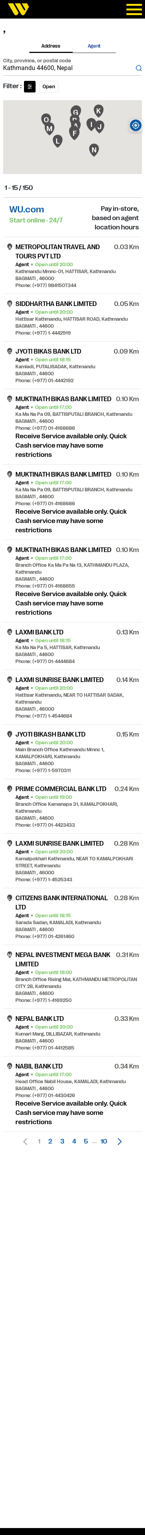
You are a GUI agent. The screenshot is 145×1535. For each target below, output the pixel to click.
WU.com (26, 209)
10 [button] (104, 1141)
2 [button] (50, 1141)
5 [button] (86, 1141)
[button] (117, 1142)
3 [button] (62, 1141)
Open (49, 86)
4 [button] (74, 1141)
